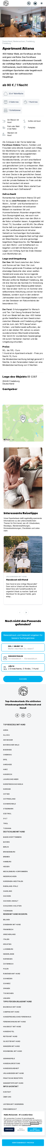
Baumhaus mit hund (12, 1007)
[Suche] (29, 3)
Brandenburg (9, 852)
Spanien (6, 988)
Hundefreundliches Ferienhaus (17, 1017)
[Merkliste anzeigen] (35, 3)
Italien (6, 939)
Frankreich (8, 929)
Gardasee (7, 764)
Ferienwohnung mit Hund (14, 1022)
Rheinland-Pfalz (10, 886)
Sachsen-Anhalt (10, 901)
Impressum (34, 1123)
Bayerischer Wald (11, 745)
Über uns (7, 1097)
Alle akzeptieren (35, 1129)
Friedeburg (30, 41)
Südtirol (7, 814)
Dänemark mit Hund (12, 924)
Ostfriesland (9, 799)
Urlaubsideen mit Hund (13, 1073)
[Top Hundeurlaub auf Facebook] (17, 715)
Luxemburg (8, 949)
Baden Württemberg (12, 837)
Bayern (6, 842)
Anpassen (9, 1129)
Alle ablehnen (21, 1129)
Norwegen (7, 959)
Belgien (6, 920)
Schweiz (7, 983)
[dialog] (23, 1123)
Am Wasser (8, 740)
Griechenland (9, 934)
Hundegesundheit (11, 1068)
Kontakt (7, 1092)
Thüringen (8, 911)
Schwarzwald (9, 804)
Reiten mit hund (10, 1036)
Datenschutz (26, 1125)
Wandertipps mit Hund (13, 1083)
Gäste (11, 666)
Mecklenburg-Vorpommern (15, 871)
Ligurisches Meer (10, 779)
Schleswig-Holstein (12, 906)
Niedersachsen (19, 41)
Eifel (5, 760)
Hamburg (7, 862)
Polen (6, 969)
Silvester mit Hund (11, 1041)
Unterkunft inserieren (13, 1104)
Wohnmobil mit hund (12, 1051)
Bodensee (7, 750)
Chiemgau (7, 755)
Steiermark (8, 809)
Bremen (6, 857)
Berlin (6, 847)
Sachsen (7, 896)
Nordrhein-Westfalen (13, 881)
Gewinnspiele (9, 1058)
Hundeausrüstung (11, 1063)
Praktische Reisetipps (13, 1078)
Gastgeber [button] (11, 388)
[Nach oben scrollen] (29, 715)
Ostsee (6, 794)
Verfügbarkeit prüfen (23, 1143)
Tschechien (8, 993)
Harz (5, 769)
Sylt (5, 818)
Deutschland (7, 41)
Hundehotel (8, 1031)
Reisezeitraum (15, 656)
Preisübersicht (10, 1109)
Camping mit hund (11, 1012)
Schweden (7, 978)
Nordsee (7, 789)
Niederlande (8, 954)
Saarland (7, 891)
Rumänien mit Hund (11, 974)
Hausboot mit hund (12, 1027)
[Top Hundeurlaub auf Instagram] (23, 715)
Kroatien (7, 944)
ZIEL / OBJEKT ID (15, 646)
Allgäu (6, 735)
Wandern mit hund (11, 1046)
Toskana (7, 828)
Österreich (8, 964)
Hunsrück (7, 774)
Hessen (6, 866)
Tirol (5, 823)
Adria (5, 730)
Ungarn (6, 998)
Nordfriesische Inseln (13, 784)
